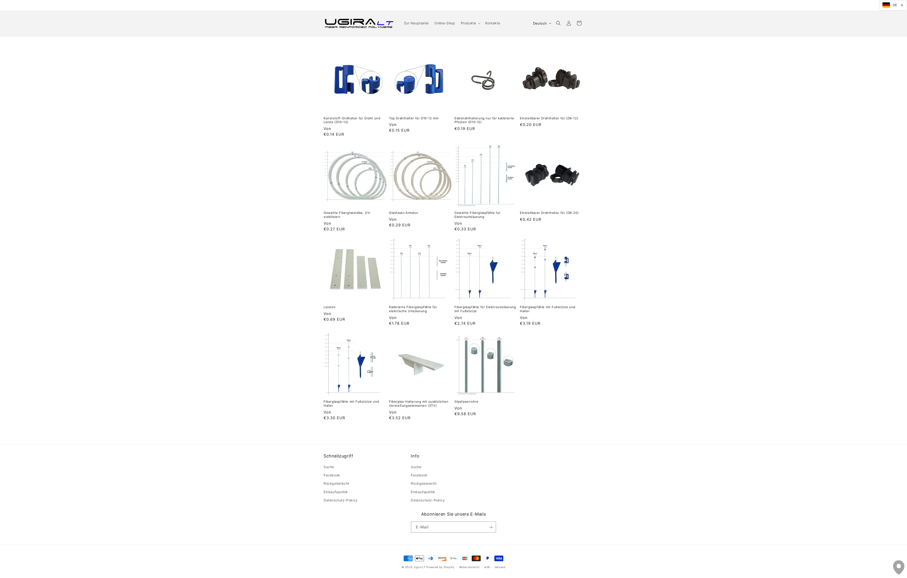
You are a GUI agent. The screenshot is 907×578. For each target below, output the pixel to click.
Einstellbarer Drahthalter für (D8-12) (549, 118)
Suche (329, 467)
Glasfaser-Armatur (403, 213)
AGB (487, 567)
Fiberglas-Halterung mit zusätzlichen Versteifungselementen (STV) (419, 403)
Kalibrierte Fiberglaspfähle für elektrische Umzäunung (413, 309)
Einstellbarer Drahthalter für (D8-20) (549, 213)
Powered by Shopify (440, 567)
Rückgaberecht (336, 484)
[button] (470, 23)
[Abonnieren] (490, 527)
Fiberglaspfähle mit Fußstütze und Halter (547, 309)
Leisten (329, 307)
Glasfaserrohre (466, 401)
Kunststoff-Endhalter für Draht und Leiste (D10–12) (352, 120)
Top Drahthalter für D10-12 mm (413, 118)
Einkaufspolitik (336, 492)
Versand (500, 567)
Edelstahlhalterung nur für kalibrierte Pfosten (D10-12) (484, 120)
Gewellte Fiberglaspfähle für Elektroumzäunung (477, 215)
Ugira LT (420, 567)
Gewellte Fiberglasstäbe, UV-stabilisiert (347, 215)
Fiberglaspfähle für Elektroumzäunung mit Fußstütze (485, 309)
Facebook (332, 475)
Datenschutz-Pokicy (341, 500)
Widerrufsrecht (469, 567)
